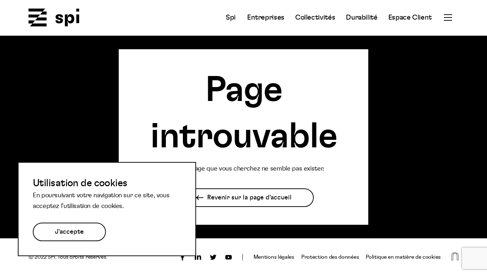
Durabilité (361, 17)
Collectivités (315, 17)
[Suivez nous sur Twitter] (213, 257)
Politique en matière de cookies (403, 257)
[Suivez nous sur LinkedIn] (198, 257)
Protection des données (330, 257)
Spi (231, 17)
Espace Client (410, 17)
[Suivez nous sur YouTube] (228, 257)
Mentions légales (273, 257)
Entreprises (265, 17)
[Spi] (54, 18)
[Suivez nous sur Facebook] (182, 257)
